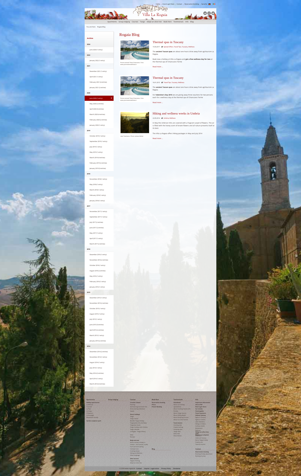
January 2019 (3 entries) (98, 168)
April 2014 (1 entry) (96, 379)
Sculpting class (178, 429)
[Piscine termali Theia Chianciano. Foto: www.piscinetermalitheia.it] (134, 50)
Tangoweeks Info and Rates (138, 423)
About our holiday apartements (179, 406)
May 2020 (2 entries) (97, 104)
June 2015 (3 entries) (97, 325)
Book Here (168, 22)
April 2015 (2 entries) (97, 330)
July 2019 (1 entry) (96, 147)
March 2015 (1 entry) (97, 335)
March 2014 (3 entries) (97, 384)
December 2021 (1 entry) (98, 71)
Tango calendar (134, 429)
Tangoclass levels (135, 425)
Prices (154, 404)
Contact (179, 4)
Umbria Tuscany (200, 415)
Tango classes (134, 418)
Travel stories (178, 423)
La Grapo (89, 411)
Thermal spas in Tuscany (168, 42)
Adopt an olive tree (154, 22)
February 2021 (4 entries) (98, 82)
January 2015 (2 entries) (98, 341)
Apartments (112, 22)
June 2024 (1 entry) (96, 50)
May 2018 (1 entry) (96, 184)
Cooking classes (135, 451)
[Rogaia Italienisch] (214, 4)
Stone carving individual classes (137, 410)
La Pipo (88, 409)
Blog (192, 22)
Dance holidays (135, 414)
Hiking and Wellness (136, 453)
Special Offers (168, 47)
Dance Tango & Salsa (201, 440)
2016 (88, 249)
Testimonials (178, 22)
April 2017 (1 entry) (96, 238)
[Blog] (209, 4)
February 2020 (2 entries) (98, 120)
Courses (135, 22)
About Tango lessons (180, 413)
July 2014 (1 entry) (96, 368)
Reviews (132, 437)
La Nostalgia (90, 415)
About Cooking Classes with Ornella (182, 410)
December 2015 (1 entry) (98, 298)
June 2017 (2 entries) (97, 228)
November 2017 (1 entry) (98, 211)
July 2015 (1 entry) (96, 319)
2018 (88, 174)
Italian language (135, 455)
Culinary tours (134, 449)
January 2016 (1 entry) (97, 287)
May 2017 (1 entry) (96, 233)
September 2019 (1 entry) (98, 141)
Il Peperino (89, 413)
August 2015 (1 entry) (97, 314)
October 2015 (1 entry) (97, 308)
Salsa (131, 435)
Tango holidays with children (139, 427)
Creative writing (178, 427)
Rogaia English (138, 19)
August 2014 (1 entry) (97, 362)
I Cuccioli (89, 407)
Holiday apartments (92, 402)
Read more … (158, 67)
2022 (88, 55)
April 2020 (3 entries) (97, 109)
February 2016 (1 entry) (98, 281)
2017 (88, 206)
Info (186, 22)
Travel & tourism (200, 444)
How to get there (168, 4)
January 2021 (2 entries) (98, 87)
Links (197, 433)
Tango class (177, 431)
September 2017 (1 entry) (98, 217)
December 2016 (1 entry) (98, 254)
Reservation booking (191, 4)
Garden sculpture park (93, 421)
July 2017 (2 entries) (96, 222)
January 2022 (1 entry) (97, 60)
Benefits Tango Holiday (137, 421)
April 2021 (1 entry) (96, 77)
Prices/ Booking (157, 407)
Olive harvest (134, 458)
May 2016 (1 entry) (96, 276)
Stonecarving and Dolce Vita (138, 407)
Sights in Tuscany (200, 417)
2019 (88, 130)
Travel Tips (177, 47)
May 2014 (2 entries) (97, 373)
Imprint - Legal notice (151, 469)
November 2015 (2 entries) (99, 303)
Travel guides (199, 411)
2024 (88, 44)
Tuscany (185, 47)
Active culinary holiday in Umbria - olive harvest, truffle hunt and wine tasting (139, 444)
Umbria (166, 118)
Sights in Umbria (200, 419)
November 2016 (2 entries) (99, 260)
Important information (202, 402)
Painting (132, 404)
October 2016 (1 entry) (97, 265)
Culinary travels (200, 426)
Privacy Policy (166, 469)
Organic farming (135, 461)
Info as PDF (198, 404)
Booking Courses (200, 456)
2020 (88, 93)
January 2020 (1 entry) (97, 125)
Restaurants (198, 428)
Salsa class (177, 433)
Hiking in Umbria (200, 424)
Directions (198, 436)
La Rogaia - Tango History (138, 431)
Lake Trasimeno (200, 422)
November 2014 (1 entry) (98, 357)
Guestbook (177, 402)
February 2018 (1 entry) (98, 195)
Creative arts (199, 442)
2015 (88, 292)
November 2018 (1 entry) (98, 179)
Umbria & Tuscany (200, 438)
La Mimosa (89, 404)
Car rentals (198, 409)
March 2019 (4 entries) (97, 157)
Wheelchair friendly (92, 417)
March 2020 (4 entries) (97, 114)
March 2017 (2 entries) (97, 244)
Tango (142, 22)
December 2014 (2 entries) (99, 352)
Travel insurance (200, 413)
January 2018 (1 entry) (97, 201)
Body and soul (134, 440)
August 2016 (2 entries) (97, 271)
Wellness (191, 47)
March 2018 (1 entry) (97, 190)
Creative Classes (135, 402)
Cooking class (178, 425)
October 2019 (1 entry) (97, 136)
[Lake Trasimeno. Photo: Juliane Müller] (134, 122)
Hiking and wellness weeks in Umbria (176, 113)
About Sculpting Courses (181, 417)
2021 (88, 66)
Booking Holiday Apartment (203, 454)
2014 (88, 346)
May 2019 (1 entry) (96, 152)
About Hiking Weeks (180, 415)
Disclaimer (176, 469)
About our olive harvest (181, 419)
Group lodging (124, 22)
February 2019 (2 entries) (98, 163)
